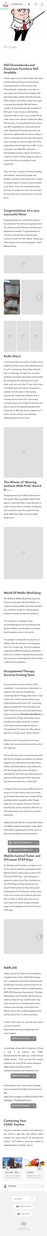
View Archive (25, 1206)
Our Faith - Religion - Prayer (12, 1172)
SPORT (30, 1172)
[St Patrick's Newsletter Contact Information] (29, 4)
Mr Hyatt (12, 1186)
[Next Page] (41, 4)
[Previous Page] (35, 4)
